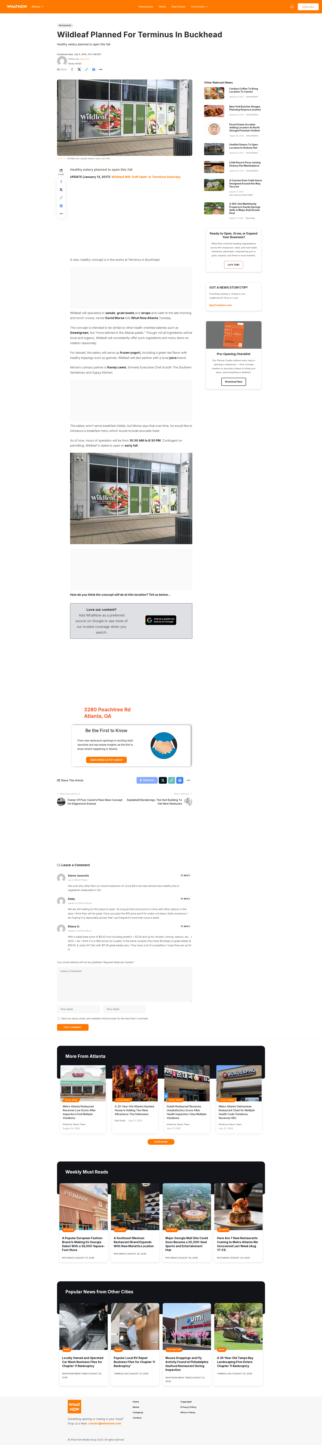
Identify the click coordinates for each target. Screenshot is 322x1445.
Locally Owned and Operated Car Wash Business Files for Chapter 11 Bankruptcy (82, 1362)
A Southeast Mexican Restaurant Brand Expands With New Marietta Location (134, 1242)
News (67, 1349)
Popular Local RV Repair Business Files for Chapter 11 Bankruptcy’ (134, 1362)
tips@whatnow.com (220, 305)
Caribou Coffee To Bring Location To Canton (243, 90)
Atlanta (68, 1230)
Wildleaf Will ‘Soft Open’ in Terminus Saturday (146, 177)
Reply (187, 875)
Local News (71, 1100)
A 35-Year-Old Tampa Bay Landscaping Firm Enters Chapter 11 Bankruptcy (235, 1362)
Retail (162, 6)
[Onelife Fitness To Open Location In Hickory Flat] (214, 149)
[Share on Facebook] (72, 69)
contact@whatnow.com (104, 1423)
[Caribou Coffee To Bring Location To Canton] (214, 93)
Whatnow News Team (74, 1124)
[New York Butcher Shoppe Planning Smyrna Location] (214, 111)
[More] (100, 69)
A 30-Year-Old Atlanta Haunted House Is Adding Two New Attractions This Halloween (134, 1110)
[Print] (93, 69)
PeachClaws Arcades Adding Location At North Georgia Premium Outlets (244, 127)
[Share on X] (79, 69)
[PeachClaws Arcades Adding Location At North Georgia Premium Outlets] (214, 129)
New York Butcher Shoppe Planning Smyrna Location (245, 108)
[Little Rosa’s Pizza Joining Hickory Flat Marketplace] (214, 167)
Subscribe (308, 6)
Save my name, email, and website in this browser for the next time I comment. (104, 1018)
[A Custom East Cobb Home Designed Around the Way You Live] (214, 185)
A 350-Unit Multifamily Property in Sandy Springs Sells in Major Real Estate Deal (244, 208)
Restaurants (146, 6)
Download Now (233, 381)
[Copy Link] (86, 69)
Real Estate (178, 6)
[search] (292, 7)
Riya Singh (250, 218)
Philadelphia (174, 1349)
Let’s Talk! (233, 264)
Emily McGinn (252, 97)
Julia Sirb (84, 59)
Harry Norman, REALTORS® (241, 195)
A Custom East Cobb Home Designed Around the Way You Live (245, 183)
